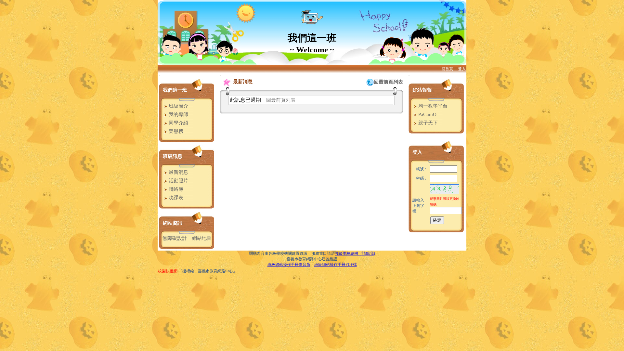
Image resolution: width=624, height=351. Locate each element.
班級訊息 (172, 156)
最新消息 (177, 172)
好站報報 (422, 90)
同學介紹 (177, 122)
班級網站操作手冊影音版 (288, 264)
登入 (462, 69)
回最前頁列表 (388, 81)
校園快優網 (167, 271)
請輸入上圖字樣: (418, 206)
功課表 (175, 197)
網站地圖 (202, 238)
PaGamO (426, 114)
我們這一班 (175, 90)
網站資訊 (172, 223)
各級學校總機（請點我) (355, 253)
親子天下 (427, 122)
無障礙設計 (174, 238)
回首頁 (447, 69)
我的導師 (177, 114)
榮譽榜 (175, 131)
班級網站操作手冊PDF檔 (335, 264)
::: (159, 75)
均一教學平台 (432, 106)
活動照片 (177, 180)
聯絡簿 (175, 189)
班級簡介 (177, 106)
